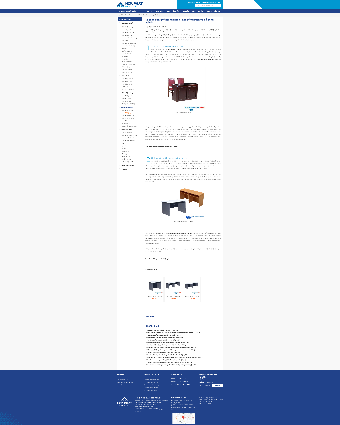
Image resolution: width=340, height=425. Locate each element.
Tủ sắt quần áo (126, 159)
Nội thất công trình (142, 15)
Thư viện (159, 11)
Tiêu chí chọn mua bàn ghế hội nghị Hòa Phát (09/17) (164, 352)
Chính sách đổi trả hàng (151, 385)
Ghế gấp (124, 48)
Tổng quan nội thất (127, 23)
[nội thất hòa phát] (130, 4)
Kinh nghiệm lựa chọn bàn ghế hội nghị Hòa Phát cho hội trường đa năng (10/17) (173, 332)
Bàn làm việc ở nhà (128, 138)
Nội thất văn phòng (127, 27)
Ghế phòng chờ (127, 51)
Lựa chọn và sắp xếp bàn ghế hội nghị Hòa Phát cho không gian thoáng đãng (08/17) (175, 357)
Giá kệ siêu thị (126, 123)
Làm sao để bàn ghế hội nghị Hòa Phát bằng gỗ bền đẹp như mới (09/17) (171, 350)
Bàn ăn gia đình (127, 132)
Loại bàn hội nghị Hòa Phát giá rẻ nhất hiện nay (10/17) (165, 337)
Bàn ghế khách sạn (128, 115)
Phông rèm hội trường (128, 103)
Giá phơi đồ (125, 151)
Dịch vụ (149, 11)
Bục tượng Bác (126, 101)
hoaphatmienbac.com (152, 40)
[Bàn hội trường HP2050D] (192, 285)
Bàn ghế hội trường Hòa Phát (160, 161)
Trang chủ (120, 15)
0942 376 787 (183, 378)
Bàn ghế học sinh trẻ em (129, 135)
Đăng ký (217, 385)
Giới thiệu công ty (122, 379)
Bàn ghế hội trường (128, 96)
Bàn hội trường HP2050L (173, 296)
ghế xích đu (125, 146)
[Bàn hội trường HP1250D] (155, 285)
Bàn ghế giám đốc (127, 35)
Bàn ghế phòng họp (128, 32)
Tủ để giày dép (126, 156)
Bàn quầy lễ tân (127, 30)
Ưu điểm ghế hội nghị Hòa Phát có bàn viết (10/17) (163, 340)
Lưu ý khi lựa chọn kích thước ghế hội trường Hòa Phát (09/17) (167, 355)
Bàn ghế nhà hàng (127, 110)
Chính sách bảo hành (151, 382)
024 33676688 (203, 2)
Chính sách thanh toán (151, 387)
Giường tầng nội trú (128, 89)
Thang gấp (125, 154)
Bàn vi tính (125, 40)
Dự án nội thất (173, 11)
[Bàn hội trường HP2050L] (173, 285)
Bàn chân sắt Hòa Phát (129, 43)
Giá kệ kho (125, 56)
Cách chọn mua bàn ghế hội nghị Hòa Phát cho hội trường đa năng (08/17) (171, 365)
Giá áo (124, 148)
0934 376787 (186, 384)
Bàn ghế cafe (126, 121)
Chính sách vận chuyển (151, 379)
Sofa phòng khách (127, 161)
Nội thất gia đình (126, 129)
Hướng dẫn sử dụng (127, 165)
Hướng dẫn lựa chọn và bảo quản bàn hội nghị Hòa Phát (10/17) (168, 342)
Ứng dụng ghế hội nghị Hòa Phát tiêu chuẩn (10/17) (164, 335)
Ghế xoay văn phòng (128, 45)
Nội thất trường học (127, 76)
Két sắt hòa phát (127, 67)
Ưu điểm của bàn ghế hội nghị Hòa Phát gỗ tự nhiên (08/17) (166, 360)
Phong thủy (124, 169)
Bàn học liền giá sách (128, 140)
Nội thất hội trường (127, 93)
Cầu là (124, 143)
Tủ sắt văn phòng (127, 61)
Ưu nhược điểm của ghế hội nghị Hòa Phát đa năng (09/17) (166, 345)
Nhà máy (120, 385)
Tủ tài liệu (125, 59)
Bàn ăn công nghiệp (128, 118)
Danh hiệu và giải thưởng (125, 382)
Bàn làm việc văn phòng (129, 38)
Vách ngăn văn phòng (129, 64)
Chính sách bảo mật (150, 390)
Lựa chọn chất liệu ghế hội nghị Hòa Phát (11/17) (163, 330)
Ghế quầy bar (126, 53)
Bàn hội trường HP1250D (155, 296)
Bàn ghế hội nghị (156, 15)
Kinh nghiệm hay (213, 11)
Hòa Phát (172, 249)
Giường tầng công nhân (129, 126)
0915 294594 (217, 2)
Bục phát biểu (126, 98)
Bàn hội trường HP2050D (192, 296)
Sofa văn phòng (127, 69)
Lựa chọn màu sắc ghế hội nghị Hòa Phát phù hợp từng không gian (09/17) (171, 347)
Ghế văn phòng (127, 72)
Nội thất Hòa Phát (151, 269)
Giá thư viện (125, 86)
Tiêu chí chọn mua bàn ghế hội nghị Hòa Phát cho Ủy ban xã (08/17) (169, 362)
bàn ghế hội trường (174, 49)
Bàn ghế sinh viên (127, 84)
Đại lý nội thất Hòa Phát (193, 11)
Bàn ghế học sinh (127, 81)
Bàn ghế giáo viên (127, 78)
